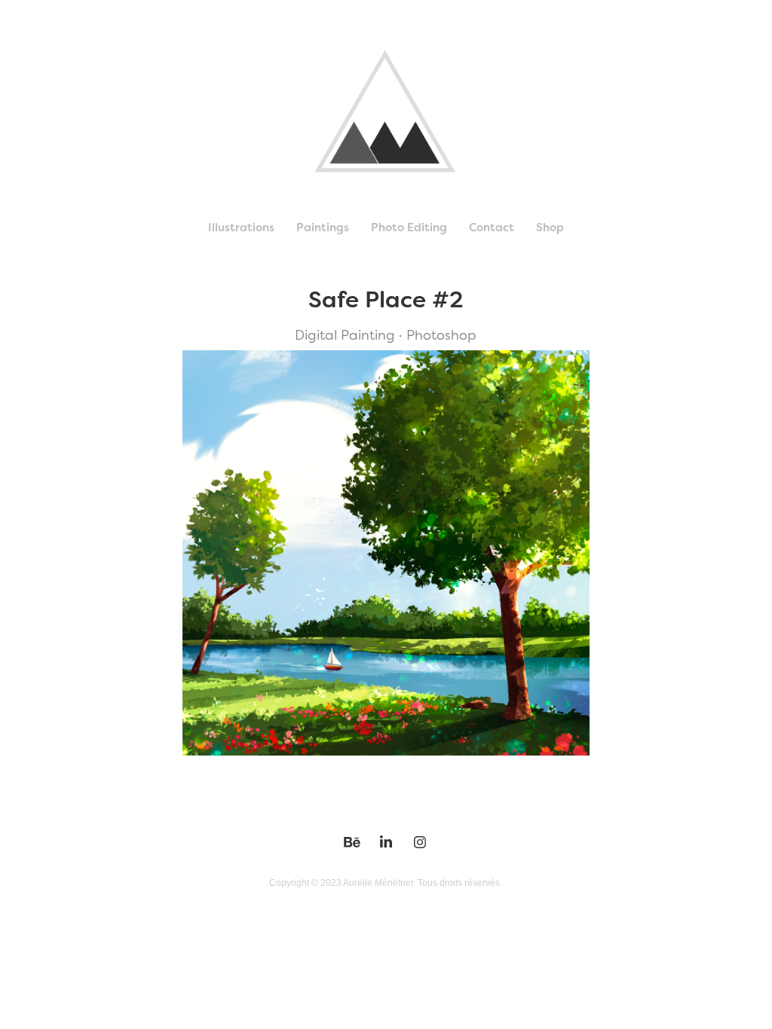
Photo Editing (409, 227)
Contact (491, 227)
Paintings (322, 227)
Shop (550, 227)
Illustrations (241, 227)
